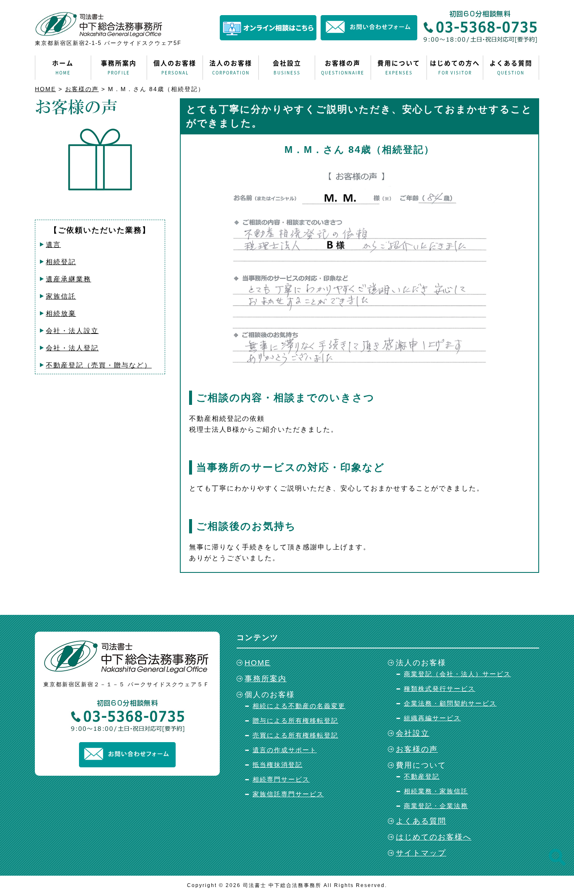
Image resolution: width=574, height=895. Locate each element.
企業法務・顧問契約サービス (450, 703)
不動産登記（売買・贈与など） (99, 365)
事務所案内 (119, 67)
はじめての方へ (455, 67)
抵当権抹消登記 (278, 764)
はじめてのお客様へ (433, 837)
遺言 (53, 244)
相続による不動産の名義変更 (299, 705)
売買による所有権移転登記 (295, 735)
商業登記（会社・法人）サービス (457, 673)
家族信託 (61, 296)
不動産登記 (422, 776)
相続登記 (61, 261)
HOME (45, 89)
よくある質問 (511, 67)
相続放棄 (61, 313)
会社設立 (287, 67)
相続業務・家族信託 (436, 791)
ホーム (63, 67)
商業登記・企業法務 (436, 805)
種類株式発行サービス (439, 688)
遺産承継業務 (68, 279)
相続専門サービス (281, 779)
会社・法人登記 (72, 348)
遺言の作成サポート (285, 749)
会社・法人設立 (72, 330)
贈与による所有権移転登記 (295, 720)
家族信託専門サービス (288, 794)
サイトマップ (421, 853)
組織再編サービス (432, 718)
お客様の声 (342, 67)
